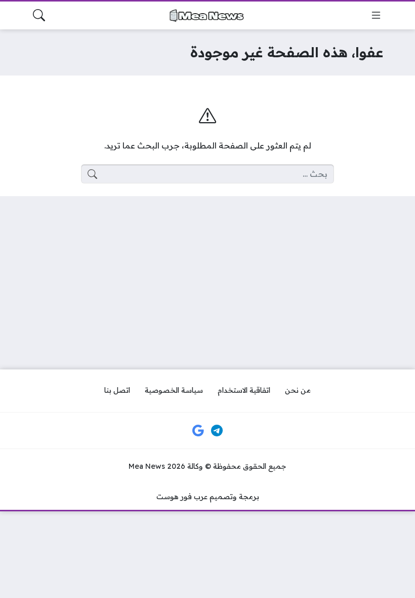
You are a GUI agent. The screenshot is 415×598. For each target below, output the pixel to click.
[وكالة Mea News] (207, 15)
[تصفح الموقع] (376, 15)
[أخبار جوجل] (198, 431)
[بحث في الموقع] (39, 15)
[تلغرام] (217, 431)
